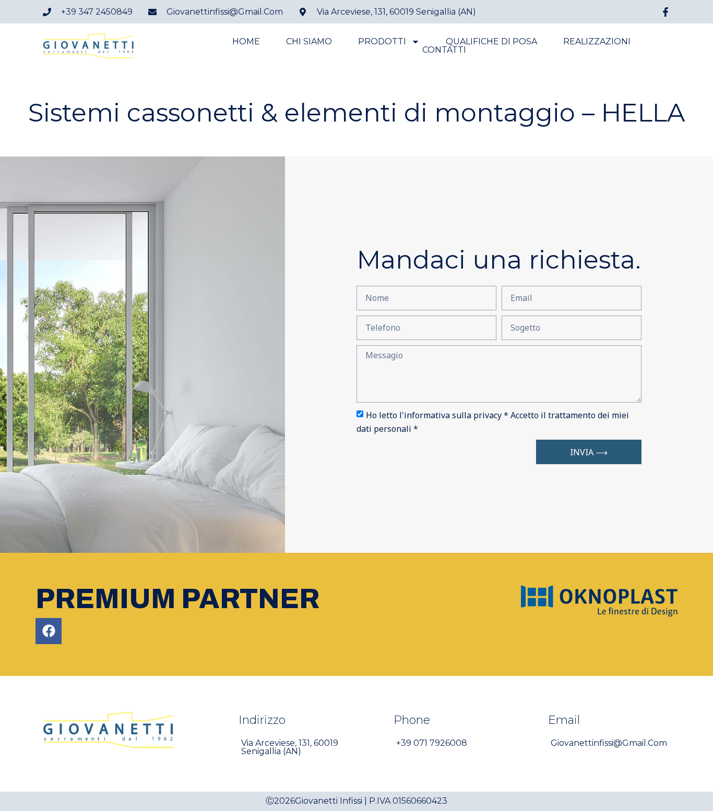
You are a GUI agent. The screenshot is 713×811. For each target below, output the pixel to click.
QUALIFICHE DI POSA (491, 42)
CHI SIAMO (309, 42)
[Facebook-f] (665, 12)
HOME (246, 42)
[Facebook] (48, 631)
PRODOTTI (382, 42)
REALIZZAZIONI (597, 42)
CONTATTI (444, 50)
